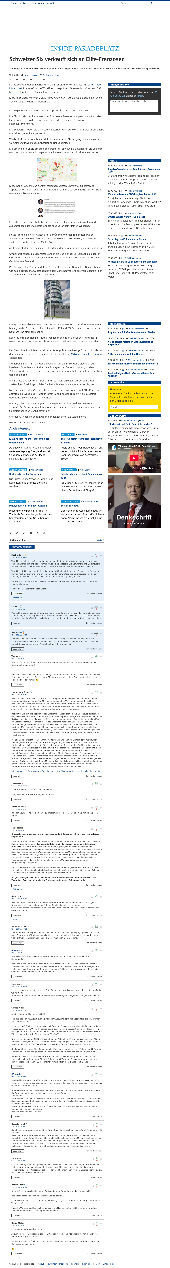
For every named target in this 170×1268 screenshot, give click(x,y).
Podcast (144, 420)
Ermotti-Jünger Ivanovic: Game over (126, 217)
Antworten (17, 594)
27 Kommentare (134, 165)
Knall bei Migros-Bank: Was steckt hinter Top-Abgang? (131, 375)
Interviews (38, 3)
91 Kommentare (134, 213)
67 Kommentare (128, 420)
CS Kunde (16, 1074)
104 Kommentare (136, 360)
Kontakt (96, 1264)
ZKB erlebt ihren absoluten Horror (125, 354)
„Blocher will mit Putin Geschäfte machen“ (130, 424)
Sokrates (15, 950)
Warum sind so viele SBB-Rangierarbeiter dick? (132, 194)
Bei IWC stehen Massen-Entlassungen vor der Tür (133, 364)
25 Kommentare (50, 75)
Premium (86, 1264)
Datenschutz (108, 1264)
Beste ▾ (100, 540)
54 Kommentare (134, 258)
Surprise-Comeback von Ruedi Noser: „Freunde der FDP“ (134, 171)
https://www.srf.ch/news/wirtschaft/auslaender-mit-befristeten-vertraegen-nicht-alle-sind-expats (55, 771)
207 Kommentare (136, 350)
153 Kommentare (136, 328)
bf (122, 191)
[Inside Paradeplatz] (85, 50)
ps (123, 328)
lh (122, 165)
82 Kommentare (134, 235)
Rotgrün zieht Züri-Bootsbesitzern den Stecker (132, 332)
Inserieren (64, 1264)
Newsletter (51, 1264)
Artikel (23, 3)
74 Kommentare (135, 191)
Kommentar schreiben (22, 547)
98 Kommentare (135, 369)
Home (13, 3)
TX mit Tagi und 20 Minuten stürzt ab (127, 239)
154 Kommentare (136, 338)
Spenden (75, 1264)
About (50, 3)
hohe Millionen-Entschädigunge (82, 354)
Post (140, 95)
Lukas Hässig (31, 75)
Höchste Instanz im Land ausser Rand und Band (132, 262)
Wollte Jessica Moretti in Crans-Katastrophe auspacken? (130, 343)
